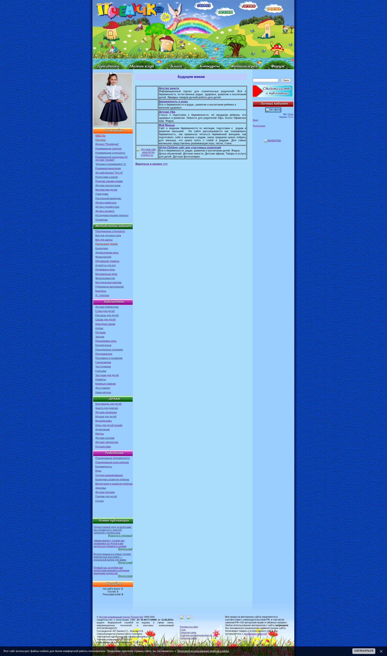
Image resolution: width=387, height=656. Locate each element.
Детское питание (105, 492)
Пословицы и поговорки (109, 358)
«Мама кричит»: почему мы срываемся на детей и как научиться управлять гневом (110, 543)
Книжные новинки (105, 383)
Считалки (100, 371)
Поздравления (103, 354)
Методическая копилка (108, 282)
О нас (183, 629)
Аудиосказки (102, 429)
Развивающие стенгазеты (110, 152)
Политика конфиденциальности (196, 635)
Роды (98, 470)
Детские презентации (107, 185)
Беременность (103, 466)
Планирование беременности (112, 458)
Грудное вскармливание (109, 475)
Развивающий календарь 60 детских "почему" (111, 158)
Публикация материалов (109, 286)
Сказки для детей (105, 319)
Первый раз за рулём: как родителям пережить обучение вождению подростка (111, 570)
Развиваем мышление (108, 168)
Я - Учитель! (102, 295)
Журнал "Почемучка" (107, 144)
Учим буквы (101, 194)
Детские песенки (104, 438)
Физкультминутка (105, 278)
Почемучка (101, 219)
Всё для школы (104, 239)
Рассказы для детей (107, 315)
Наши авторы (103, 392)
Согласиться (363, 650)
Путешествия (103, 446)
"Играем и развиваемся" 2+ (110, 164)
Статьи (99, 501)
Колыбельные (103, 345)
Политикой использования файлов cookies (203, 651)
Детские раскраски (106, 412)
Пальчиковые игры (106, 341)
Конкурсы (100, 291)
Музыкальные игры (106, 274)
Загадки (99, 336)
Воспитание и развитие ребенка (114, 483)
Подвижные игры (105, 269)
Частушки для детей (107, 375)
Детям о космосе (104, 211)
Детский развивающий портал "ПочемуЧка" (121, 617)
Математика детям (106, 189)
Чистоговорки (103, 366)
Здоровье (100, 488)
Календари (101, 248)
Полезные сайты (188, 638)
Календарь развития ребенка (112, 479)
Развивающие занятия (108, 148)
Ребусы (99, 433)
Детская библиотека (107, 307)
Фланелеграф (103, 257)
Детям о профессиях (107, 206)
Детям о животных (106, 202)
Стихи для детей (105, 311)
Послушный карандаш (108, 198)
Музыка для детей (105, 416)
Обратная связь (188, 632)
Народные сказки (105, 324)
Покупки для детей (106, 496)
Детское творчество (106, 442)
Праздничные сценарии (109, 349)
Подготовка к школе (106, 177)
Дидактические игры (107, 252)
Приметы (100, 379)
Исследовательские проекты (111, 215)
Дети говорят (102, 388)
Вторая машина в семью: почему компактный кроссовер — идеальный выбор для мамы (112, 557)
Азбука (99, 328)
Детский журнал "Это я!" (109, 172)
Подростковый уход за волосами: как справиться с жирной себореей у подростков (113, 530)
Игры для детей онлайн (109, 425)
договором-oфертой (255, 633)
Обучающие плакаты (107, 261)
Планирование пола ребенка (112, 462)
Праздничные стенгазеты (110, 231)
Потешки (100, 332)
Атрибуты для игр (105, 265)
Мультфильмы (103, 420)
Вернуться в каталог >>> (151, 163)
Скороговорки (103, 362)
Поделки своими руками (109, 181)
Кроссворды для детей (108, 404)
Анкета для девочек (106, 408)
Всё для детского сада (108, 235)
